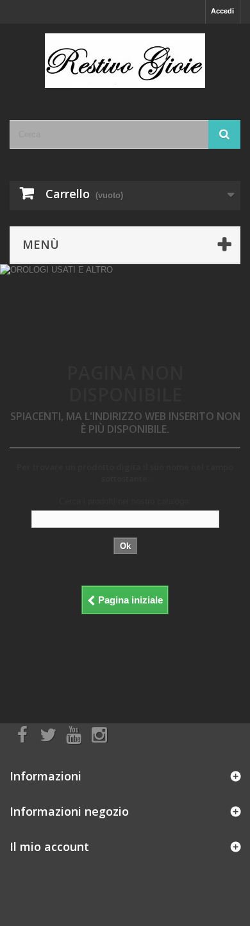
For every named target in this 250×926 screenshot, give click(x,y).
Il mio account (49, 846)
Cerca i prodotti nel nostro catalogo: (125, 501)
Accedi (222, 11)
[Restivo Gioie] (125, 60)
